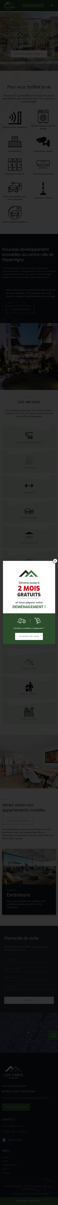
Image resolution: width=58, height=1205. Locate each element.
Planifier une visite (29, 636)
